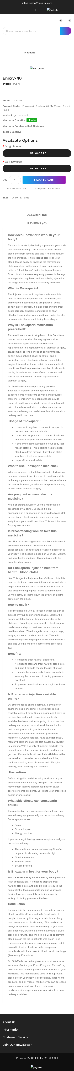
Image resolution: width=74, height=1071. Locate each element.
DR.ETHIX (36, 1058)
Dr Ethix (17, 100)
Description (37, 215)
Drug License (13, 146)
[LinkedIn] (30, 10)
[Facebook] (14, 10)
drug (26, 197)
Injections (29, 52)
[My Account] (52, 20)
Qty (5, 179)
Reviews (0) (37, 223)
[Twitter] (20, 10)
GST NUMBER (13, 161)
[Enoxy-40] (37, 68)
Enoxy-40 (51, 53)
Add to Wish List (16, 188)
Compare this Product (48, 188)
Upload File (38, 153)
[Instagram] (25, 10)
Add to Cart (45, 179)
